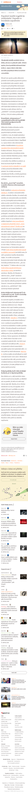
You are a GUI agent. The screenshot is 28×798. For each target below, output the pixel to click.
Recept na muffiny (19, 733)
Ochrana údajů (19, 785)
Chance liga (3, 731)
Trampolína (22, 766)
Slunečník (5, 768)
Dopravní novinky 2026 (19, 749)
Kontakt (12, 785)
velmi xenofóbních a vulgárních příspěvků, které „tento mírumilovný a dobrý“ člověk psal (12, 224)
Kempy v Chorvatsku (5, 745)
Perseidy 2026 (10, 761)
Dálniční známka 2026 (19, 747)
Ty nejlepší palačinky (19, 731)
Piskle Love (8, 23)
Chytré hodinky (19, 777)
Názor (7, 462)
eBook (4, 28)
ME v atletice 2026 (5, 737)
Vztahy (11, 462)
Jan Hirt (16, 721)
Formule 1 (3, 739)
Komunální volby (4, 727)
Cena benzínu (17, 761)
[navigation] (2, 2)
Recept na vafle (18, 739)
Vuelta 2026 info (18, 717)
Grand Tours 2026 (18, 727)
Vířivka (16, 770)
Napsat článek (14, 438)
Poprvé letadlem (4, 747)
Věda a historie (6, 575)
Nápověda (7, 785)
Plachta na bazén (16, 766)
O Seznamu (11, 783)
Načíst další (14, 672)
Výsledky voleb (4, 721)
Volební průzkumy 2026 (6, 719)
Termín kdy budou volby (6, 723)
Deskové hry (7, 777)
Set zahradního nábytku (19, 768)
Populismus (17, 462)
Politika (3, 607)
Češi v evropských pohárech (13, 763)
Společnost (13, 460)
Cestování (4, 533)
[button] (14, 46)
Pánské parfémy (13, 779)
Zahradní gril (12, 770)
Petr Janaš (6, 617)
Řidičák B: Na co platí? (19, 751)
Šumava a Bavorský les (6, 749)
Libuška (2, 589)
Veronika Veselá (4, 604)
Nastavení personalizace (14, 789)
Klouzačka (10, 768)
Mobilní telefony (18, 773)
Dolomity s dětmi (4, 755)
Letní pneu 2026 (18, 745)
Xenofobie (20, 460)
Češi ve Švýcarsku (5, 751)
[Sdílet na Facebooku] (24, 455)
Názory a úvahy (6, 520)
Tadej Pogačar (18, 723)
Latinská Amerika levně (6, 753)
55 (14, 28)
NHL (2, 741)
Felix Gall (17, 725)
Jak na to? (14, 483)
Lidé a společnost (6, 592)
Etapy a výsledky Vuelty (20, 719)
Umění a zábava (6, 661)
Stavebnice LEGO (6, 775)
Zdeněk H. (14, 318)
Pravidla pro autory (9, 787)
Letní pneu (22, 775)
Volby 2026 (3, 717)
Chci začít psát (13, 479)
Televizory (13, 777)
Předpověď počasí (20, 759)
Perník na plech (18, 741)
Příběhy (3, 648)
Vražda (2, 462)
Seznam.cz (19, 2)
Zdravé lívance (18, 735)
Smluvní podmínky (20, 783)
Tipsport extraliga (5, 735)
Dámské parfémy (15, 775)
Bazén (10, 766)
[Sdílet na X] (26, 455)
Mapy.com (13, 759)
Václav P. (22, 344)
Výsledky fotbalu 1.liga (5, 733)
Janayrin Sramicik (5, 572)
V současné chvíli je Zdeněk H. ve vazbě (13, 166)
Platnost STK (17, 755)
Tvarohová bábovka (19, 737)
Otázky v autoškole (19, 753)
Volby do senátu (4, 725)
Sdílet (9, 28)
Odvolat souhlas (19, 787)
